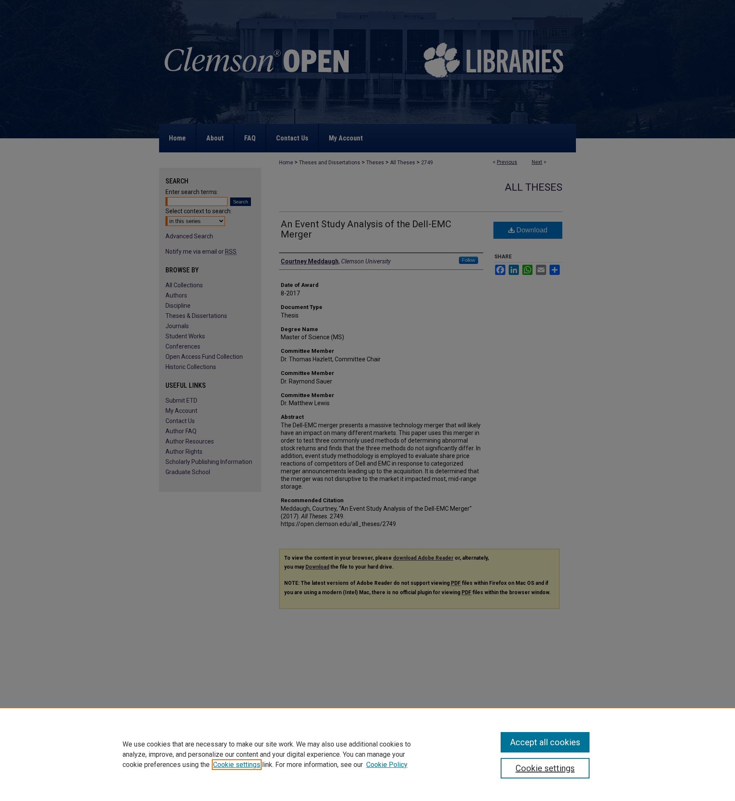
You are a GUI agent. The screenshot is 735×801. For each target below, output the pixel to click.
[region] (367, 754)
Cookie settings (236, 765)
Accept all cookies (545, 742)
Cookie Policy (386, 765)
